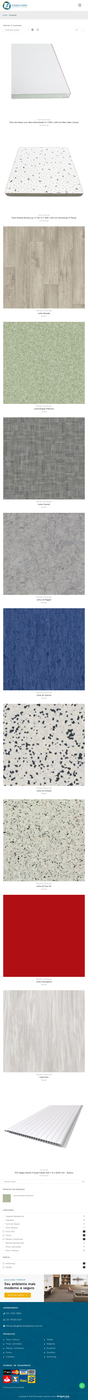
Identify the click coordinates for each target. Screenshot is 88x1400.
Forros (45, 1235)
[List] (38, 30)
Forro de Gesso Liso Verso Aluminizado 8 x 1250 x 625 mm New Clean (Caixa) (44, 122)
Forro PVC (44, 1170)
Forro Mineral (44, 215)
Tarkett (44, 316)
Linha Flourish (44, 504)
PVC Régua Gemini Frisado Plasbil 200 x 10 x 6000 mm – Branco (44, 1173)
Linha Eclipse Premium (44, 409)
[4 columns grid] (32, 30)
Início (5, 15)
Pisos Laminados (45, 1247)
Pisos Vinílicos (45, 1250)
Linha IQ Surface (44, 791)
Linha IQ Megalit (44, 600)
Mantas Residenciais (45, 1243)
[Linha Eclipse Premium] (7, 1198)
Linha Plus (44, 1077)
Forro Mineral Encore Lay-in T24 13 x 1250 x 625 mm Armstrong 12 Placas (44, 218)
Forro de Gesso (44, 119)
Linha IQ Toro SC (44, 886)
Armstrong (44, 125)
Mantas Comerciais (44, 310)
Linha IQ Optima (44, 695)
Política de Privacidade (13, 1387)
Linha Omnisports (44, 982)
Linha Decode (44, 313)
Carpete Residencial (45, 1216)
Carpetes (45, 1220)
